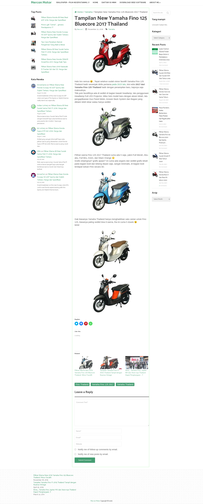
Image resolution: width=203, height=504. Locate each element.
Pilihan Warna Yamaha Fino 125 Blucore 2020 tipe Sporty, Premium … (164, 137)
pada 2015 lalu (119, 84)
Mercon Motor (41, 2)
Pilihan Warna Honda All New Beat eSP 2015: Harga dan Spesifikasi (54, 19)
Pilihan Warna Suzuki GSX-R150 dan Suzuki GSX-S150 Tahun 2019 (164, 74)
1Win (39, 151)
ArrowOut (41, 174)
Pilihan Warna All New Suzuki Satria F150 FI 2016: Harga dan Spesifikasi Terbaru (55, 52)
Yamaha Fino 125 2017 (103, 384)
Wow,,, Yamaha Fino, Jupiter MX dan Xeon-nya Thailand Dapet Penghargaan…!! (136, 372)
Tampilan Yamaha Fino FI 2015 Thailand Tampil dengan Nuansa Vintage (111, 372)
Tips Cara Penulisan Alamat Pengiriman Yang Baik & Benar (53, 43)
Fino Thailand (82, 384)
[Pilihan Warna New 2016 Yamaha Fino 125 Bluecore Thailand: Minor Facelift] (86, 362)
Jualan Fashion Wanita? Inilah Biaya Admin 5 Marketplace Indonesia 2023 (164, 54)
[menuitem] (53, 477)
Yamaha (88, 12)
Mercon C (80, 29)
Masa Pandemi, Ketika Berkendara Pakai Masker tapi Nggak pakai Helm (164, 115)
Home (95, 2)
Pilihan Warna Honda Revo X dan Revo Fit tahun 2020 (164, 176)
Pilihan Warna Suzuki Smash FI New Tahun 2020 (164, 157)
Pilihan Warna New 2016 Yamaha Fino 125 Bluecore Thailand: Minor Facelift (85, 372)
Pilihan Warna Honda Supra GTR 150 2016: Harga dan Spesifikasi (50, 131)
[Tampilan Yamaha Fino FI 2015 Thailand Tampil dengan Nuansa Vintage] (111, 362)
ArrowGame (41, 85)
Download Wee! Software (133, 2)
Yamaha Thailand (125, 384)
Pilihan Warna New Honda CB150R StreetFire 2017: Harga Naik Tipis (54, 61)
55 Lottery (41, 128)
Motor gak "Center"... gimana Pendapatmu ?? (52, 26)
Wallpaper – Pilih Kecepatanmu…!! (72, 2)
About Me (154, 2)
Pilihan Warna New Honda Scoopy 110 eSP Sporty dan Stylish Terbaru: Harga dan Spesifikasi (54, 34)
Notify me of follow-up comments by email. (98, 449)
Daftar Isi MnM (109, 2)
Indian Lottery (42, 105)
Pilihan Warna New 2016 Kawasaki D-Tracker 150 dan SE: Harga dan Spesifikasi (54, 69)
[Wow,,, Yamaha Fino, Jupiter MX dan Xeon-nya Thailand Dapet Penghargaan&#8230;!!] (136, 362)
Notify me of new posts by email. (93, 454)
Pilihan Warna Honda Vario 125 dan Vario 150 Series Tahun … (164, 93)
